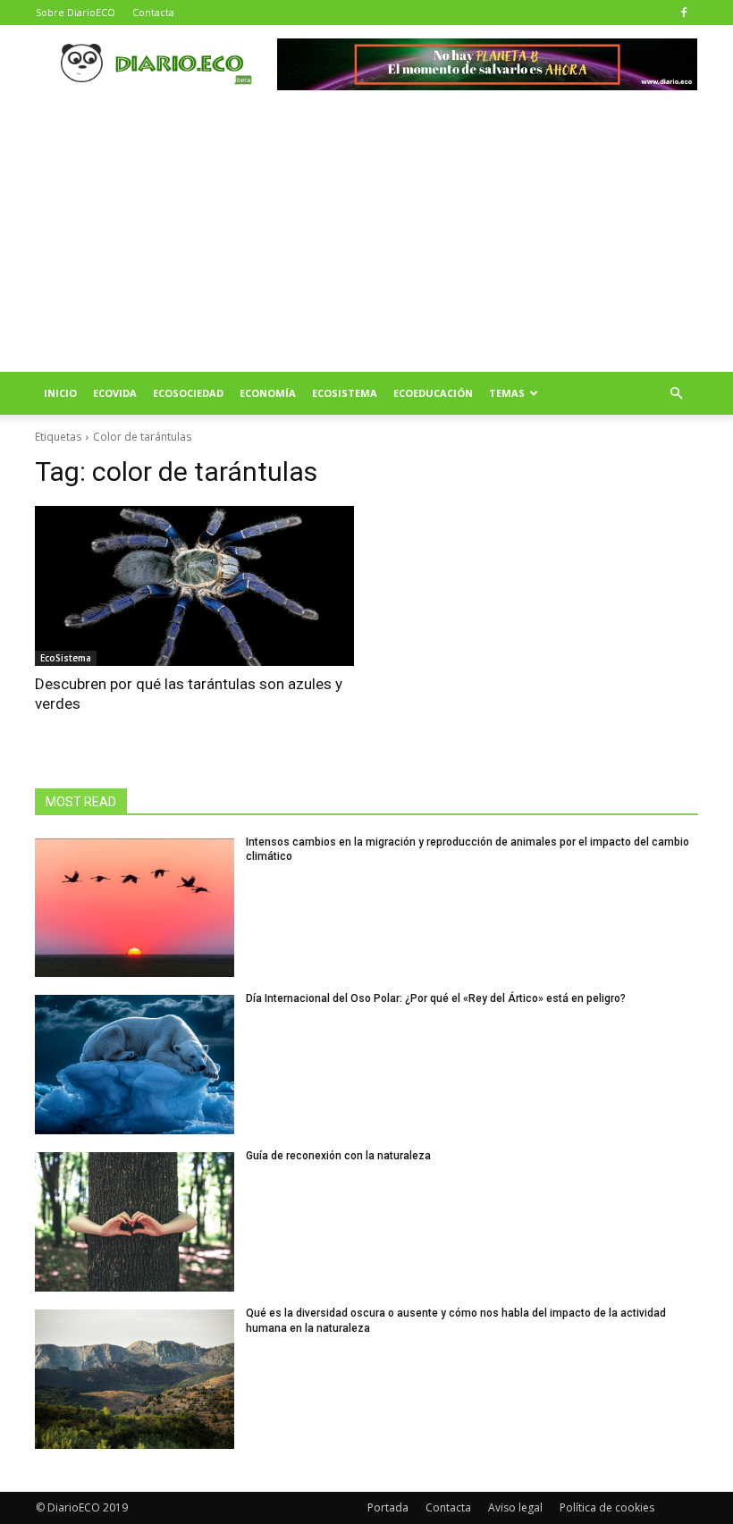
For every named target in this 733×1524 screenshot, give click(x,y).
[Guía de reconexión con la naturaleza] (134, 1222)
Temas (507, 393)
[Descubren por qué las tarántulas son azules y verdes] (194, 586)
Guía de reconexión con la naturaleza (338, 1155)
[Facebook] (683, 12)
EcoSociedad (188, 393)
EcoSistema (344, 393)
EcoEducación (433, 393)
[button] (675, 393)
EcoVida (115, 393)
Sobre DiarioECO (75, 12)
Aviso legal (515, 1507)
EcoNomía (268, 393)
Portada (388, 1507)
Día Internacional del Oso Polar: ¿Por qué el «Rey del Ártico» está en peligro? (436, 998)
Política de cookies (607, 1507)
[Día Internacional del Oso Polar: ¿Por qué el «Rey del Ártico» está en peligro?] (134, 1064)
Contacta (153, 12)
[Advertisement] (366, 238)
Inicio (60, 393)
